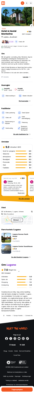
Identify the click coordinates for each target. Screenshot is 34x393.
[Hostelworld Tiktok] (27, 338)
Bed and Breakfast (24, 351)
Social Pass (17, 355)
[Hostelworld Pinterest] (23, 338)
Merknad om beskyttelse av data (17, 372)
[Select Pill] (22, 3)
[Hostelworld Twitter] (10, 338)
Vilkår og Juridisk (8, 376)
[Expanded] (4, 315)
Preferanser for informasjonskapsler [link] (17, 384)
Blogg (5, 351)
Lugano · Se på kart (10, 37)
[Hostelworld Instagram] (15, 338)
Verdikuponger (26, 376)
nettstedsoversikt (23, 380)
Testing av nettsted (11, 380)
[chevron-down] (19, 271)
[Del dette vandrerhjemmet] (31, 25)
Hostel (4, 28)
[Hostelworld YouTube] (19, 338)
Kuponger (18, 376)
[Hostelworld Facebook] (6, 338)
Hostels (10, 351)
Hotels (16, 351)
